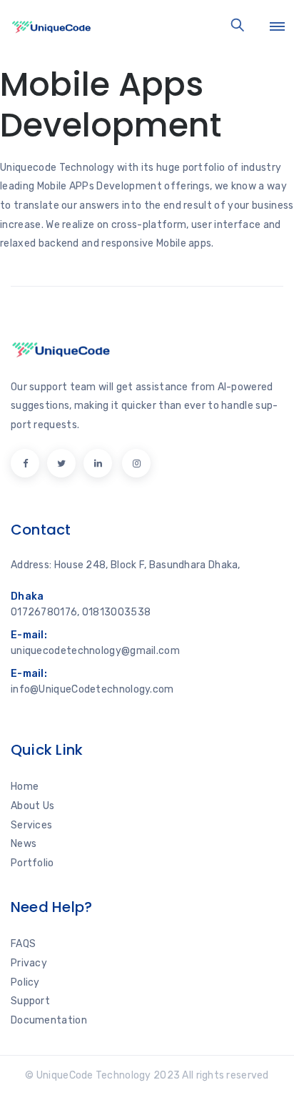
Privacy (29, 963)
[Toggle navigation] (277, 26)
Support (30, 1001)
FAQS (23, 944)
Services (31, 825)
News (23, 844)
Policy (25, 982)
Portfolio (32, 863)
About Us (32, 806)
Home (25, 787)
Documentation (49, 1020)
